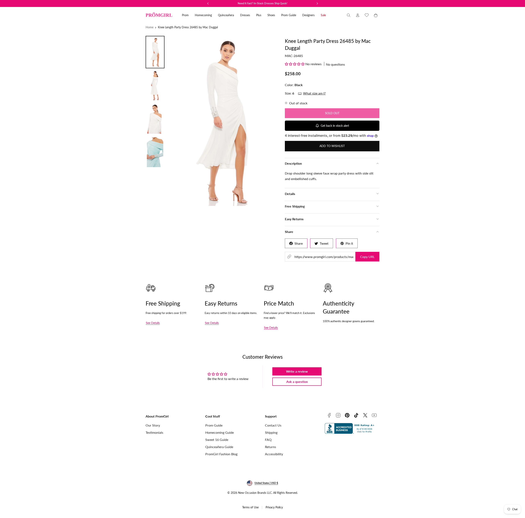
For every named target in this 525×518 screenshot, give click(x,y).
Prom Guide (214, 425)
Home (149, 27)
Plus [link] (258, 15)
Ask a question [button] (297, 381)
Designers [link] (308, 15)
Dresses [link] (245, 15)
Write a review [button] (297, 371)
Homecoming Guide (219, 432)
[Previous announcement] (207, 3)
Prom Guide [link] (288, 15)
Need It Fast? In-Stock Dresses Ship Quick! (263, 3)
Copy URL (367, 257)
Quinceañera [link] (226, 15)
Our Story (153, 425)
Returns (270, 447)
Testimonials (154, 432)
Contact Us (273, 425)
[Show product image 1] (155, 52)
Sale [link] (323, 15)
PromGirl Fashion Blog (221, 454)
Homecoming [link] (203, 15)
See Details (153, 323)
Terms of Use (250, 507)
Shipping (271, 432)
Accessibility (274, 454)
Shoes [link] (271, 15)
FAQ (268, 440)
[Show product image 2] (155, 85)
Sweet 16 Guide (216, 440)
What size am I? (314, 93)
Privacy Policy (274, 507)
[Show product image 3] (155, 119)
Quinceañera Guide (219, 447)
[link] (357, 15)
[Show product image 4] (155, 152)
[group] (223, 121)
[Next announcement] (317, 3)
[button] (348, 15)
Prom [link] (185, 15)
